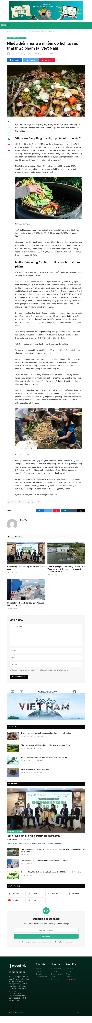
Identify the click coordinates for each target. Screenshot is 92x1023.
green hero (12, 502)
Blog (13, 32)
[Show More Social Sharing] (58, 60)
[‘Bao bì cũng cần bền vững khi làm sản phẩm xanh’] (26, 553)
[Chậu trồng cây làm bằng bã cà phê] (13, 772)
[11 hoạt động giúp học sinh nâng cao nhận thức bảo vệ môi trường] (13, 736)
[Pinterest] (9, 144)
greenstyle (36, 502)
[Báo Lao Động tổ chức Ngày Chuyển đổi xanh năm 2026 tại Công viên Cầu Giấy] (13, 875)
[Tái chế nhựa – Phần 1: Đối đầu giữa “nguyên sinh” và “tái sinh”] (26, 589)
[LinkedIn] (9, 139)
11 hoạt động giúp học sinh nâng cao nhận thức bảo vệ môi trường (46, 733)
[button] (8, 24)
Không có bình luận (42, 54)
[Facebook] (9, 127)
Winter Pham (13, 839)
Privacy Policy (59, 942)
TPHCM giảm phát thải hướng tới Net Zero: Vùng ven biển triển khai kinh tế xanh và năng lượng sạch (66, 569)
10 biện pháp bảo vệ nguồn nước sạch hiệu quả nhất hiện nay (44, 757)
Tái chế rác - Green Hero (17, 37)
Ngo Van (16, 54)
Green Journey (24, 502)
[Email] (9, 150)
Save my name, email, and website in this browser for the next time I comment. (40, 670)
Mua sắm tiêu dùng (15, 831)
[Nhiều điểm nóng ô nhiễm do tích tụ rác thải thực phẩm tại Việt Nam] (46, 90)
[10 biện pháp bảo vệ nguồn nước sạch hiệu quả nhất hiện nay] (13, 760)
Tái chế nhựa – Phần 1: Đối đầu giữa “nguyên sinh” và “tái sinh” (25, 604)
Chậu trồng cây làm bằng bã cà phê (35, 769)
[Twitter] (9, 133)
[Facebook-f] (10, 972)
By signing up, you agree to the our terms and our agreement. (47, 942)
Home (9, 32)
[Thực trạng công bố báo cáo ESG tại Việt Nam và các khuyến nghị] (13, 748)
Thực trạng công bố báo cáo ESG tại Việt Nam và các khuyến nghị (46, 745)
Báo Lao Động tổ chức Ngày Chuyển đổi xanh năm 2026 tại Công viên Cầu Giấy (51, 872)
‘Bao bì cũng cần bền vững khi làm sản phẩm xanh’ (26, 568)
